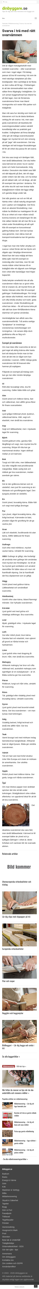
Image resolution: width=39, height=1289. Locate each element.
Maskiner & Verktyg (10, 1190)
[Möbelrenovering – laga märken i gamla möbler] (7, 1141)
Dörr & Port (7, 1210)
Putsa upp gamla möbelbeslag (24, 1131)
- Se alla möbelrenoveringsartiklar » (15, 1159)
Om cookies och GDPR (12, 1263)
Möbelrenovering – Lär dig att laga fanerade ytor (24, 1105)
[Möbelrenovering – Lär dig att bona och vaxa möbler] (7, 1122)
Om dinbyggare (9, 1257)
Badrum (5, 1174)
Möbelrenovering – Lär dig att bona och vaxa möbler (24, 1123)
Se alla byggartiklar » (11, 1056)
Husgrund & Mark (10, 1230)
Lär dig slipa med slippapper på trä (16, 916)
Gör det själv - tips (10, 1250)
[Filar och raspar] (19, 956)
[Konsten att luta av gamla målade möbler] (7, 1113)
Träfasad (6, 1216)
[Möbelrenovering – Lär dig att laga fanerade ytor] (7, 1104)
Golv (4, 1183)
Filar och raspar (8, 981)
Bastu (4, 1177)
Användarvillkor (9, 1266)
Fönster (5, 1223)
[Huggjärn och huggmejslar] (19, 989)
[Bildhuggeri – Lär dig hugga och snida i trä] (19, 1021)
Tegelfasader (7, 1220)
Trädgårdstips (8, 1243)
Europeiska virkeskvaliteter (13, 948)
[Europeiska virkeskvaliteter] (19, 924)
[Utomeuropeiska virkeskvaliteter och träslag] (19, 857)
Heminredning (8, 1227)
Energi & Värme (9, 1180)
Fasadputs (6, 1213)
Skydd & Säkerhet (10, 1200)
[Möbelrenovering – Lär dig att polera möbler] (7, 1150)
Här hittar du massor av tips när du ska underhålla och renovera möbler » (17, 1091)
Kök (4, 1187)
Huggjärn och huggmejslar (12, 1013)
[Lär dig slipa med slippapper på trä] (19, 892)
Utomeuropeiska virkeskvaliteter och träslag (16, 883)
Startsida (4, 23)
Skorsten (6, 1237)
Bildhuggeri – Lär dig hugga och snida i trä (18, 1047)
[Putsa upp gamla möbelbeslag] (7, 1131)
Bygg (4, 1207)
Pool (4, 1233)
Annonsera (7, 1253)
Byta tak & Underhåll (11, 1240)
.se (14, 8)
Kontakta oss (8, 1260)
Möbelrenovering (13, 23)
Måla (4, 1193)
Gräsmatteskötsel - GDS (13, 1246)
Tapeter (5, 1204)
